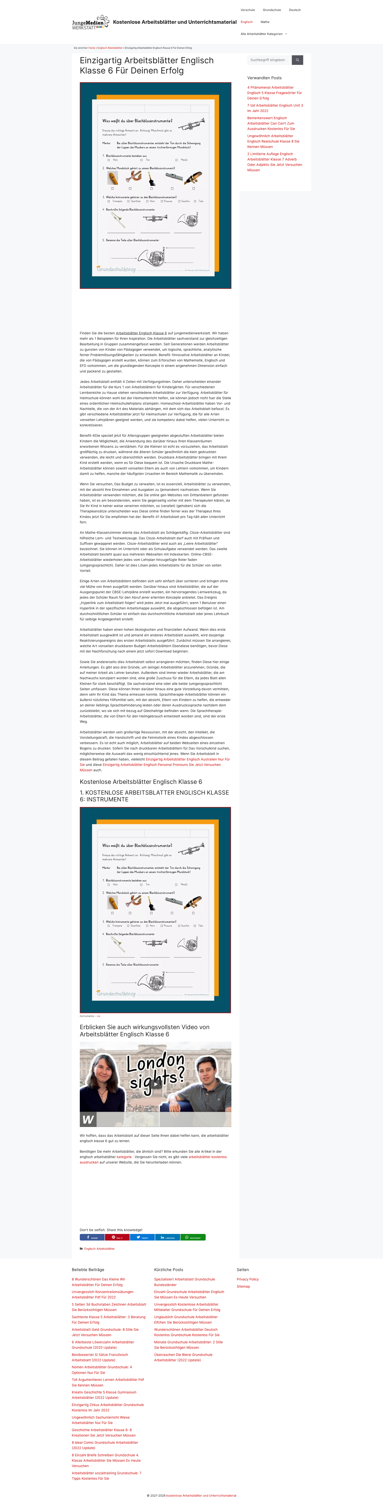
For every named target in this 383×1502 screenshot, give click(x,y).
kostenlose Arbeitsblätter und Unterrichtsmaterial (201, 1495)
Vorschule (248, 10)
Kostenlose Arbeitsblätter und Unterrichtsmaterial (175, 22)
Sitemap (243, 1286)
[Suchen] (297, 60)
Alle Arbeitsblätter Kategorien (262, 34)
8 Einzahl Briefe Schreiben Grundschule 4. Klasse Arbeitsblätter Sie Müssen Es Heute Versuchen (106, 1460)
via (98, 1016)
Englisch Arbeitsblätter (110, 47)
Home (92, 47)
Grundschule (272, 10)
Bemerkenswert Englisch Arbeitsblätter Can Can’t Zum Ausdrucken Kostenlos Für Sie (271, 123)
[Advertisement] (155, 310)
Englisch (247, 22)
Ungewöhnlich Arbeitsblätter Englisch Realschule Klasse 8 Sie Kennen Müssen (273, 141)
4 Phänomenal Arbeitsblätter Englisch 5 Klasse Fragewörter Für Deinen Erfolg (274, 92)
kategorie (124, 1157)
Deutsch (295, 10)
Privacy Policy (248, 1279)
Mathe (265, 22)
